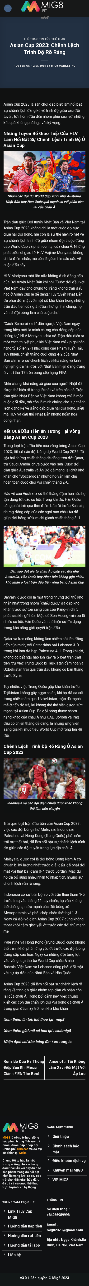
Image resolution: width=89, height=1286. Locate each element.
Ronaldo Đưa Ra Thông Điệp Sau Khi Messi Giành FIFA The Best (24, 1067)
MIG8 (6, 1137)
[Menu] (8, 8)
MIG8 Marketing (63, 65)
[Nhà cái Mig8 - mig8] (44, 6)
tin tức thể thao (52, 39)
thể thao (30, 39)
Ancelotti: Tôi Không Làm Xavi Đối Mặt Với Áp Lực (66, 1067)
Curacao (22, 1149)
